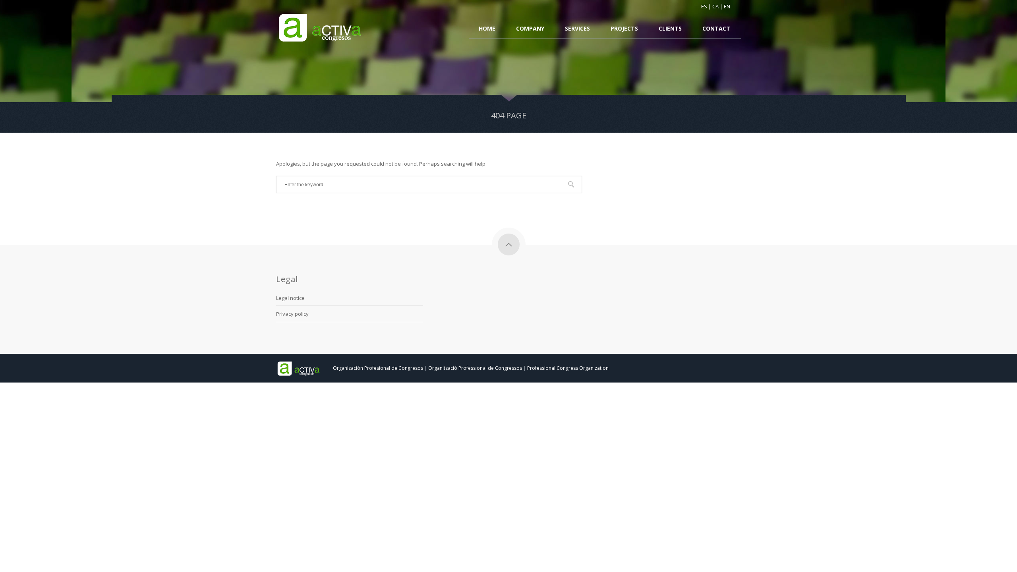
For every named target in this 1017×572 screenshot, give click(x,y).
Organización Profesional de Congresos (378, 368)
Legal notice (290, 297)
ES (704, 6)
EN (727, 6)
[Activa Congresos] (320, 28)
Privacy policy (292, 313)
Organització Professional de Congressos (475, 368)
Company (530, 29)
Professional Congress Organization (568, 368)
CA (715, 6)
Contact (716, 29)
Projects (624, 29)
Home (487, 29)
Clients (670, 29)
